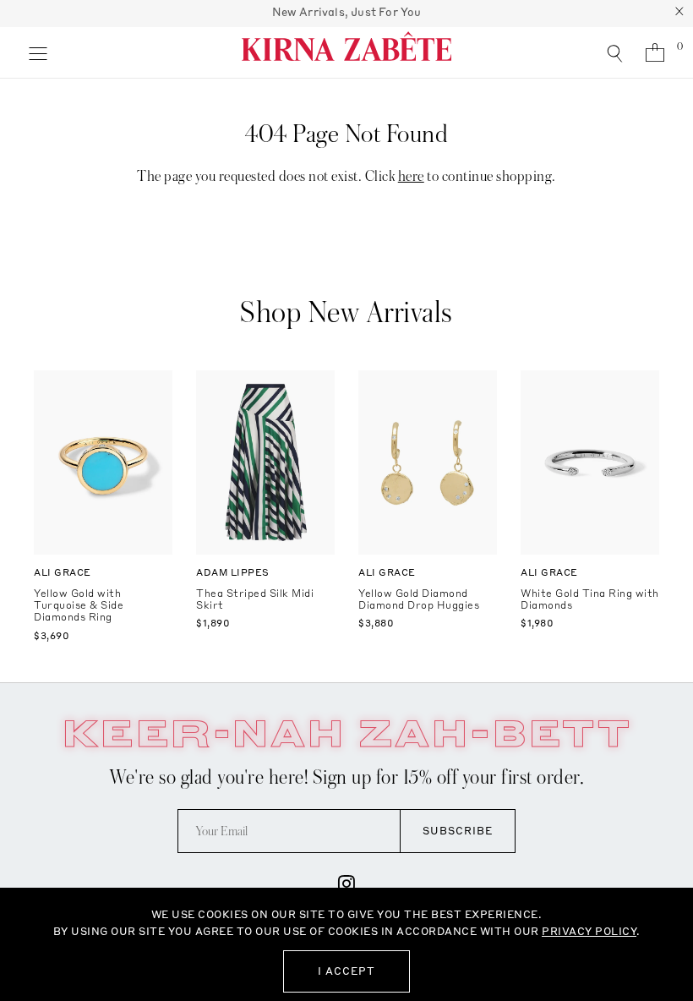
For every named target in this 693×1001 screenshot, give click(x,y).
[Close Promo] (679, 13)
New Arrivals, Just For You (347, 12)
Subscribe (458, 830)
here (411, 176)
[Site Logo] (346, 52)
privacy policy (589, 931)
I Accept (346, 971)
